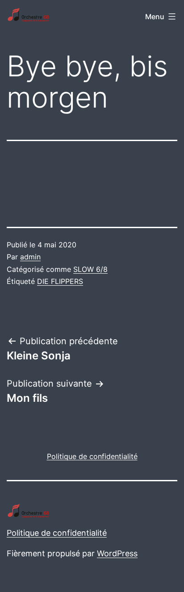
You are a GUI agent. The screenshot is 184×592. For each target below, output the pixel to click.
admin (30, 256)
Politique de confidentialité (57, 533)
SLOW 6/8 (90, 269)
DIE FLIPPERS (60, 281)
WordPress (117, 553)
